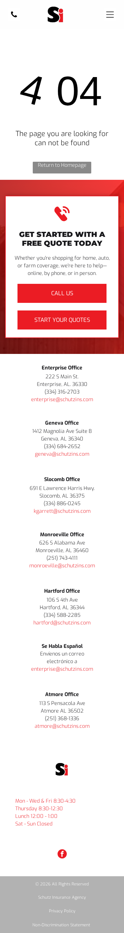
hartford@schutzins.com (62, 622)
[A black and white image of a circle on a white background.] (14, 16)
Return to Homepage (62, 165)
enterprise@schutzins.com (62, 399)
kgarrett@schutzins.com (62, 511)
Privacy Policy (62, 911)
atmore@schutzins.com (62, 726)
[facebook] (62, 854)
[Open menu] (110, 14)
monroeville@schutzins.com (62, 565)
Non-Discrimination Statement (61, 925)
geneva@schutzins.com (62, 454)
